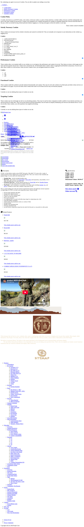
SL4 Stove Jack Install (16, 452)
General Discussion (12, 131)
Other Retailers (14, 422)
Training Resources (12, 428)
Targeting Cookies (8, 13)
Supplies (9, 404)
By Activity (10, 366)
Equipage (9, 437)
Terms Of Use (7, 519)
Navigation (13, 412)
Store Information (11, 419)
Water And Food (14, 407)
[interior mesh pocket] (6, 162)
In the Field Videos (12, 475)
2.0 (11, 443)
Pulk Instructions (14, 144)
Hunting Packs (14, 392)
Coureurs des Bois (12, 474)
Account (6, 131)
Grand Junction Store (15, 421)
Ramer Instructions (15, 455)
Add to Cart (29, 148)
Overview (9, 125)
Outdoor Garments (12, 403)
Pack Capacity (14, 432)
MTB (11, 147)
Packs (8, 388)
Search (23, 136)
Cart (8, 132)
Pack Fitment (13, 431)
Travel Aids (13, 415)
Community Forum (12, 465)
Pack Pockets (13, 395)
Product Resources (12, 429)
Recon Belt (28, 179)
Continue (4, 5)
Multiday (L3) (14, 376)
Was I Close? (13, 141)
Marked (12, 478)
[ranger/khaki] (4, 157)
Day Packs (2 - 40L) (15, 389)
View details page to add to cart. (12, 225)
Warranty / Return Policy (16, 423)
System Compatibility (16, 435)
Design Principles (11, 471)
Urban (12, 383)
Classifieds (10, 498)
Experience (7, 125)
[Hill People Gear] (6, 112)
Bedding (12, 416)
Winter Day (13, 375)
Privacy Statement (8, 522)
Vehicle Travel (14, 380)
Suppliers (9, 484)
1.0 (11, 440)
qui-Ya (5, 186)
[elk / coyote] (4, 160)
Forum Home (10, 128)
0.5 (11, 438)
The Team (9, 472)
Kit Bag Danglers (15, 386)
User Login (10, 134)
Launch (9, 131)
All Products (10, 124)
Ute (45, 185)
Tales (8, 477)
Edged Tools (13, 406)
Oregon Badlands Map (16, 450)
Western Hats (13, 146)
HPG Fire (6, 129)
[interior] (3, 164)
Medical (12, 409)
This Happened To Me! (16, 138)
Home (2, 134)
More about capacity (72, 189)
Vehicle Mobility (11, 495)
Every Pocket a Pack (15, 434)
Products (6, 122)
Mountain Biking (14, 372)
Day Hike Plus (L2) (15, 373)
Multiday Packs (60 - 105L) (17, 391)
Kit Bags (9, 385)
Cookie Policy (7, 7)
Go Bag (12, 382)
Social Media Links (12, 129)
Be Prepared (13, 413)
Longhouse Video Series (13, 463)
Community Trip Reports (13, 486)
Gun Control (13, 447)
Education (6, 124)
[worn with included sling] (8, 165)
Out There (10, 496)
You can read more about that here (45, 343)
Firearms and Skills (12, 132)
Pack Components (15, 397)
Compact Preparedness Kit (17, 149)
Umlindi (41, 185)
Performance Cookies (9, 10)
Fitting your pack (71, 191)
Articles (9, 446)
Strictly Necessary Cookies (11, 9)
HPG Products (11, 490)
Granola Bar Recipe (15, 449)
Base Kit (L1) (14, 369)
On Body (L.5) (14, 367)
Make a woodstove (15, 143)
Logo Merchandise (12, 418)
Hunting (9, 138)
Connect (6, 128)
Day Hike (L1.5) (14, 370)
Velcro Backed (14, 400)
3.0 (11, 444)
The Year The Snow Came (17, 140)
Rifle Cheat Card (14, 453)
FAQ (8, 466)
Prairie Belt (21, 179)
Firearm (12, 410)
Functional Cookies (9, 12)
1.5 (11, 441)
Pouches (9, 398)
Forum (5, 126)
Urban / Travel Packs (15, 394)
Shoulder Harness (44, 182)
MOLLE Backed (14, 401)
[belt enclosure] (5, 161)
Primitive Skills (11, 140)
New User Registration (13, 512)
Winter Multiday (14, 378)
